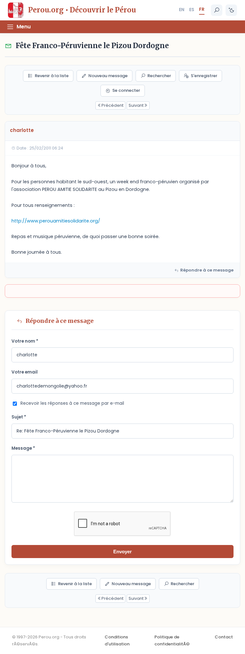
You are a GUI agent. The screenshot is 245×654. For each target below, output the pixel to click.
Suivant (136, 105)
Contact (224, 637)
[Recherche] (216, 10)
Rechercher (159, 76)
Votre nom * (24, 341)
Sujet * (18, 417)
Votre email (24, 372)
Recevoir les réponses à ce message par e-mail (72, 403)
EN (181, 9)
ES (191, 9)
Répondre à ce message (207, 270)
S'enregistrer (204, 76)
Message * (23, 448)
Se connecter (126, 90)
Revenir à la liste (52, 76)
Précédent (112, 105)
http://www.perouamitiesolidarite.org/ (55, 221)
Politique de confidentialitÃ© (171, 640)
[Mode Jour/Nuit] (231, 10)
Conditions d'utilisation (117, 640)
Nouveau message (108, 76)
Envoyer (122, 551)
